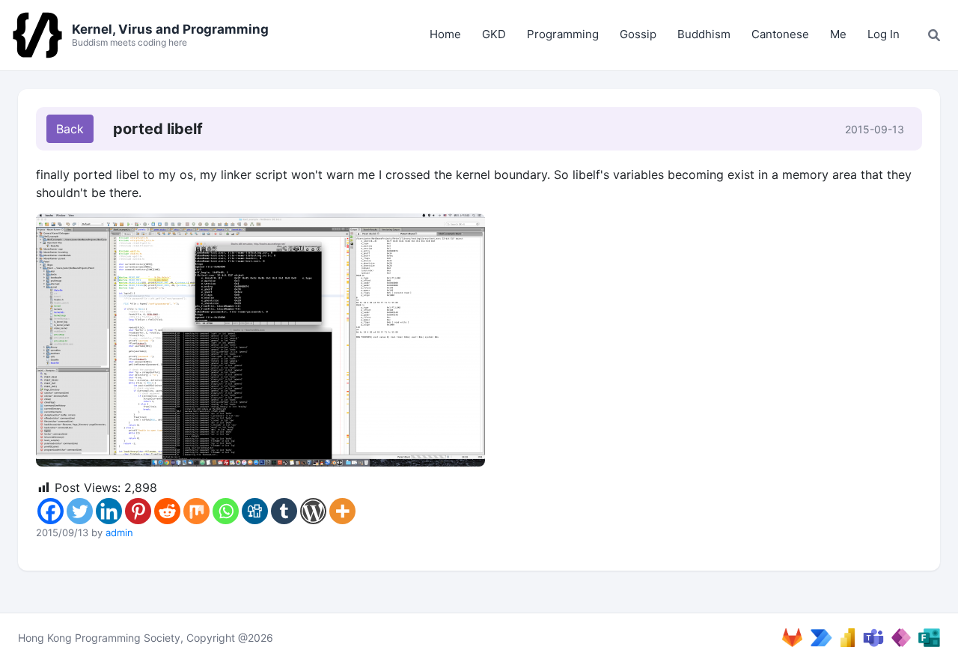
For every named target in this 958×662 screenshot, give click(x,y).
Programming (563, 34)
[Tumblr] (284, 511)
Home (445, 34)
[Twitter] (80, 511)
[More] (342, 511)
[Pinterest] (138, 511)
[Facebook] (50, 511)
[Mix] (196, 511)
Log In (883, 34)
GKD (494, 34)
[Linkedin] (109, 511)
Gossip (638, 34)
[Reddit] (167, 511)
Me (838, 34)
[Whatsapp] (226, 511)
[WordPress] (313, 511)
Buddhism (703, 34)
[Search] (934, 35)
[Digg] (255, 511)
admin (119, 532)
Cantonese (780, 34)
